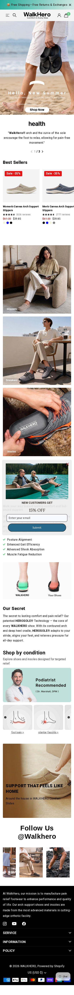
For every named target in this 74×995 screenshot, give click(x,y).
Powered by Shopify (51, 966)
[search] (14, 15)
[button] (31, 151)
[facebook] (24, 924)
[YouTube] (14, 923)
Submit (37, 527)
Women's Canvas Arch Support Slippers (21, 208)
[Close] (67, 464)
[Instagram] (5, 924)
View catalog (8, 15)
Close (70, 5)
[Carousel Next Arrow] (68, 720)
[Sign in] (59, 15)
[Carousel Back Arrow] (5, 720)
